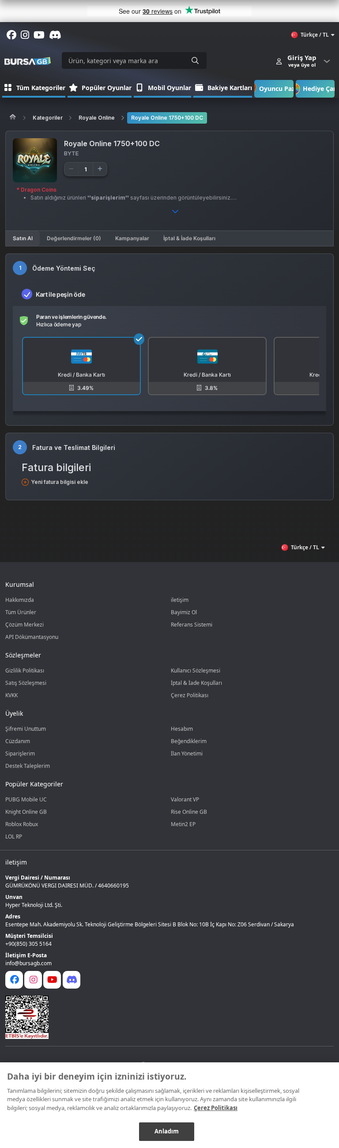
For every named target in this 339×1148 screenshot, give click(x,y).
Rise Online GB (189, 812)
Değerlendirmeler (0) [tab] (74, 238)
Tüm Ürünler (20, 612)
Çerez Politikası (189, 695)
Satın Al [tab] (23, 238)
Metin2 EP (183, 824)
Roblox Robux (21, 824)
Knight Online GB (26, 812)
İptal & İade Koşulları (196, 683)
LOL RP (13, 836)
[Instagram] (33, 980)
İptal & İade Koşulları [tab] (189, 238)
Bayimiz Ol (184, 612)
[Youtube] (52, 980)
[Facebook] (14, 980)
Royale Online (97, 117)
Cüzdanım (17, 741)
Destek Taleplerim (27, 766)
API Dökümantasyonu (31, 637)
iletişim (179, 600)
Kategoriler (48, 117)
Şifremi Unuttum (25, 729)
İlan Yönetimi (187, 753)
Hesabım (182, 729)
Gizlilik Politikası (24, 670)
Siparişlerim (20, 753)
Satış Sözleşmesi (25, 683)
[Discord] (71, 980)
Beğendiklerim (189, 741)
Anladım (166, 1131)
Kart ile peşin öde (60, 294)
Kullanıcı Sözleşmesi (195, 670)
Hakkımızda (19, 600)
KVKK (11, 695)
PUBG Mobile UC (26, 799)
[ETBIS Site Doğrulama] (164, 1017)
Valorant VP (185, 799)
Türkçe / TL (315, 34)
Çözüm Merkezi (24, 624)
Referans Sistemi (191, 624)
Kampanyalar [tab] (132, 238)
